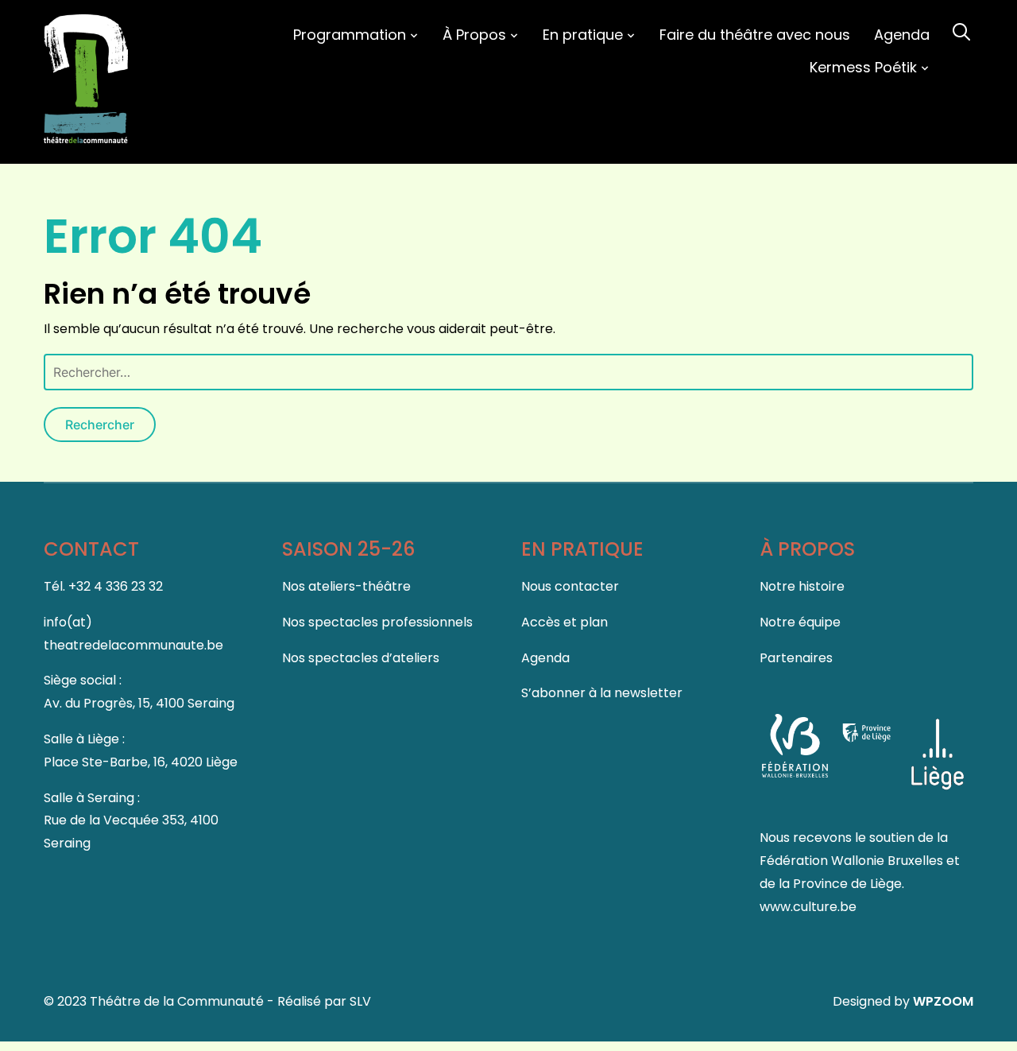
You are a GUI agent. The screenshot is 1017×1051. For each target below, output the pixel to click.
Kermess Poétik (863, 67)
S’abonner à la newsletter (602, 693)
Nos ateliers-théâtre (346, 586)
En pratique (583, 35)
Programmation (349, 35)
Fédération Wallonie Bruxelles (853, 860)
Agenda (902, 35)
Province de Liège (847, 884)
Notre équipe (800, 622)
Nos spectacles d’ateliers (360, 658)
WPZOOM (943, 1001)
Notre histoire (802, 586)
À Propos (474, 35)
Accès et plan (564, 622)
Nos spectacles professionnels (377, 622)
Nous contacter (570, 586)
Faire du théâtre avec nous (754, 35)
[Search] (961, 30)
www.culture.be (808, 907)
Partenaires (796, 658)
